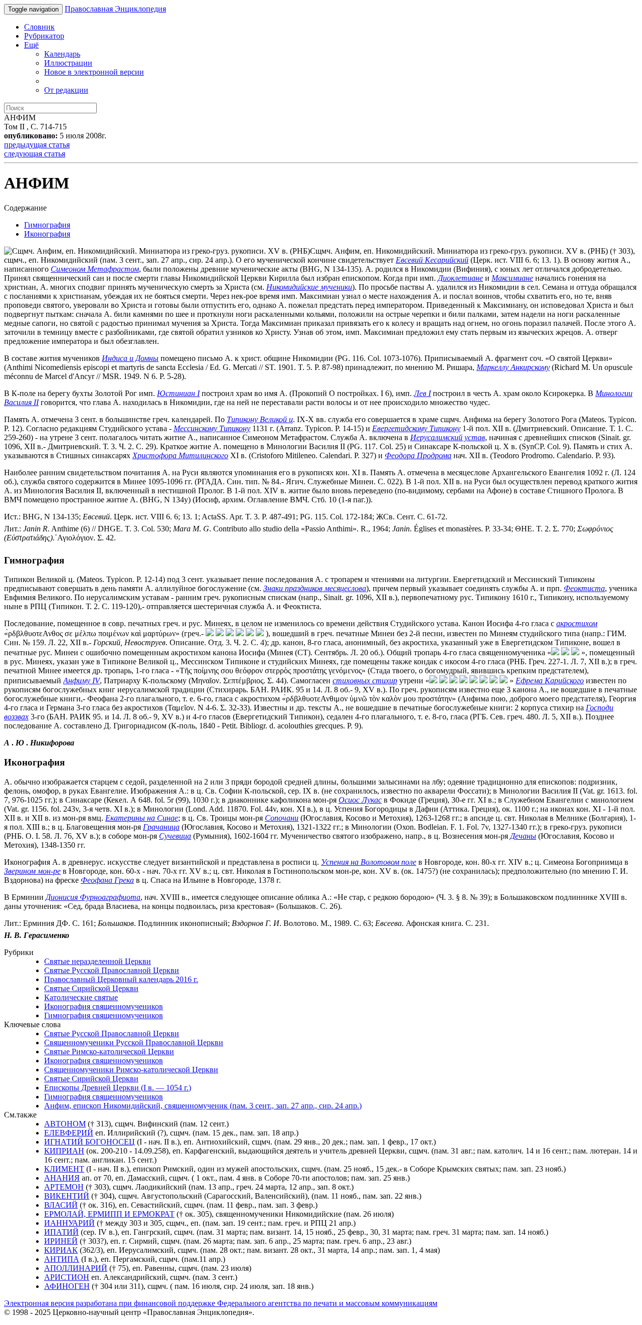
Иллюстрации (68, 63)
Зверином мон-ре (32, 871)
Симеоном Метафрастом (95, 269)
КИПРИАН (64, 1151)
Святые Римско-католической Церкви (109, 1051)
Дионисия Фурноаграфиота (93, 897)
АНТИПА (61, 1259)
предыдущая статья (37, 144)
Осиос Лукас (360, 800)
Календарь (62, 54)
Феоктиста (584, 588)
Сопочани (281, 818)
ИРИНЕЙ (61, 1241)
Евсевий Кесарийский (432, 260)
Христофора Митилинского (180, 455)
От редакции (66, 90)
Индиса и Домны (130, 358)
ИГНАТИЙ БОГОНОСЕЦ (89, 1142)
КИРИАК (61, 1250)
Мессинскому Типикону (212, 428)
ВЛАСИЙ (61, 1205)
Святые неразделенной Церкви (97, 961)
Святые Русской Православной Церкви (111, 970)
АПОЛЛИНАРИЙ (75, 1268)
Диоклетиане (460, 278)
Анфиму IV (81, 680)
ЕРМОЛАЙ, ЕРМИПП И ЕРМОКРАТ (109, 1214)
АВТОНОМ (65, 1123)
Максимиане (512, 278)
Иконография (47, 234)
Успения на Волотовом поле (368, 862)
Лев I (422, 393)
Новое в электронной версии (94, 72)
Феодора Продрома (418, 455)
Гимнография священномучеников (103, 1015)
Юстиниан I (178, 393)
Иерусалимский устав (447, 437)
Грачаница (161, 827)
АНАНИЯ (62, 1178)
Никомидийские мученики (309, 287)
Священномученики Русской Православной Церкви (133, 1042)
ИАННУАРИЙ (69, 1223)
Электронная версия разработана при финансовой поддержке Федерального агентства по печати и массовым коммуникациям (220, 1303)
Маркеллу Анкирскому (513, 367)
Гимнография (47, 225)
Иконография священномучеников (103, 1006)
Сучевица (175, 836)
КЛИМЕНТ (64, 1169)
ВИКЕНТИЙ (66, 1196)
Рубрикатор (44, 36)
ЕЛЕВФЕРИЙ (68, 1132)
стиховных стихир (365, 680)
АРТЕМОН (64, 1187)
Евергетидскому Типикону (416, 428)
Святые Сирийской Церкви (91, 988)
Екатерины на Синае (141, 818)
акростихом (576, 623)
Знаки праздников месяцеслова (314, 588)
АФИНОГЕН (67, 1286)
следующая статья (34, 153)
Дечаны (523, 836)
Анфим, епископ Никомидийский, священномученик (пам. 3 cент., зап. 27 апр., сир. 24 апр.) (203, 1105)
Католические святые (81, 997)
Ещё (31, 45)
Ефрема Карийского (550, 680)
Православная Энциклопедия (115, 9)
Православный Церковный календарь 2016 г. (121, 979)
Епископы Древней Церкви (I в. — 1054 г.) (117, 1087)
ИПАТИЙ (61, 1232)
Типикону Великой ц (260, 419)
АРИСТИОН (66, 1277)
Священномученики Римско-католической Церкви (131, 1069)
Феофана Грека (107, 880)
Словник (39, 27)
